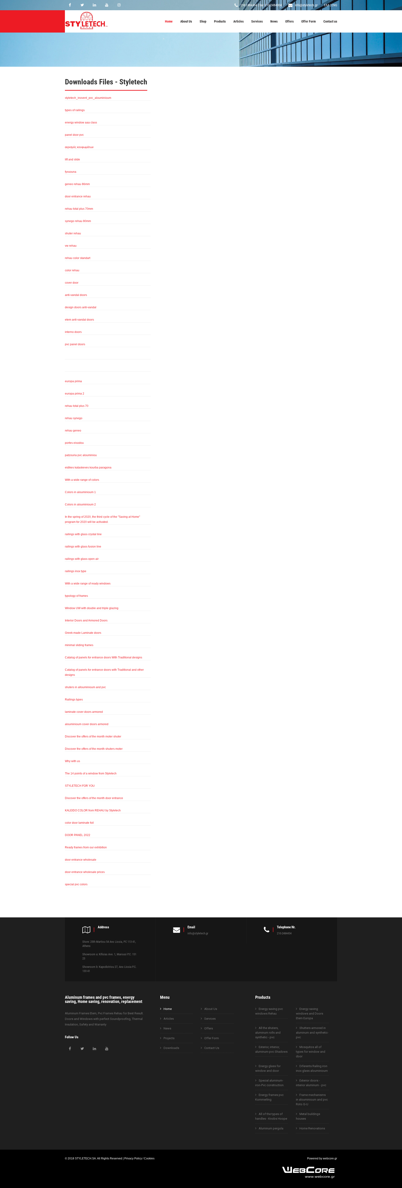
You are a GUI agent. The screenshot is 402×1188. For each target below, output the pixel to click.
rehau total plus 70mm (79, 208)
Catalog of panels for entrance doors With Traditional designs (103, 657)
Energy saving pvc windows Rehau (269, 1011)
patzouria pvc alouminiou (81, 455)
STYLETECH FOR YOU (80, 785)
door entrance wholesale (80, 859)
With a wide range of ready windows (88, 583)
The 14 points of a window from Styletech (91, 773)
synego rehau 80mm (78, 221)
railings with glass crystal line (83, 534)
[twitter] (82, 5)
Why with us (72, 761)
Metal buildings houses (308, 1116)
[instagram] (119, 5)
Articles (238, 21)
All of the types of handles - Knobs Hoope (271, 1116)
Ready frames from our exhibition (86, 847)
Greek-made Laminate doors (83, 632)
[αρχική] (86, 30)
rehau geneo (73, 430)
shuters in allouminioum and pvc (85, 687)
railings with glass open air (82, 559)
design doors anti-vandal (80, 307)
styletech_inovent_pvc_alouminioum (88, 98)
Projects (169, 1038)
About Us (186, 21)
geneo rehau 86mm (77, 184)
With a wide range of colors (82, 479)
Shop (203, 21)
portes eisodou (74, 443)
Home (169, 21)
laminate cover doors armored (84, 711)
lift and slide (72, 159)
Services (257, 21)
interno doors (73, 332)
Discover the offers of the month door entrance (94, 798)
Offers (289, 21)
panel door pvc (74, 134)
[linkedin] (94, 5)
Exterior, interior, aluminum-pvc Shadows (271, 1049)
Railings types (74, 699)
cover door (71, 282)
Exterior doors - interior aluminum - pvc (311, 1083)
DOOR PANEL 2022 (77, 835)
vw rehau (71, 245)
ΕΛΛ (326, 5)
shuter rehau (73, 233)
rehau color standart (77, 258)
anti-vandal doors (76, 295)
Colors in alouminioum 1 (80, 492)
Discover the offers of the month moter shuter (93, 736)
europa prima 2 (74, 393)
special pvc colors (76, 884)
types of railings (75, 110)
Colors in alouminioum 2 (80, 504)
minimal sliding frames (79, 645)
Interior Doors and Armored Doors (86, 620)
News (274, 21)
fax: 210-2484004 (270, 5)
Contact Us (211, 1048)
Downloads (171, 1048)
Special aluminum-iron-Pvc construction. (269, 1083)
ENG (334, 5)
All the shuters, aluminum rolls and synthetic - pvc (268, 1032)
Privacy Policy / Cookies (139, 1158)
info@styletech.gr (306, 5)
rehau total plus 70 (76, 406)
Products (220, 21)
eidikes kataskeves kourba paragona (88, 467)
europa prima (73, 381)
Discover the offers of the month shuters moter (94, 748)
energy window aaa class (81, 122)
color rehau (72, 270)
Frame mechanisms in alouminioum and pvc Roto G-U (312, 1099)
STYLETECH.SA (85, 1158)
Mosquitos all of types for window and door (310, 1051)
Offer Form (308, 21)
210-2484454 (248, 5)
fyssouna (70, 171)
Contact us (330, 21)
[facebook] (70, 5)
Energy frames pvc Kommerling (269, 1097)
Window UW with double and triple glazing (91, 608)
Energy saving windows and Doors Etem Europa (309, 1013)
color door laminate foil (79, 822)
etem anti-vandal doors (79, 319)
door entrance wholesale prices (85, 872)
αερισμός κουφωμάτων (79, 147)
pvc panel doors (75, 344)
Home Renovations (312, 1128)
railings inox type (75, 571)
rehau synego (73, 418)
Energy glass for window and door (268, 1068)
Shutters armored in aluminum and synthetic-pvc (312, 1032)
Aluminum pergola (271, 1128)
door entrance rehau (78, 196)
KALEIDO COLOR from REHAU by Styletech (93, 810)
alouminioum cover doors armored (86, 724)
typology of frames (76, 595)
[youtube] (107, 5)
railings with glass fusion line (83, 546)
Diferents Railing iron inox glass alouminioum (312, 1068)
